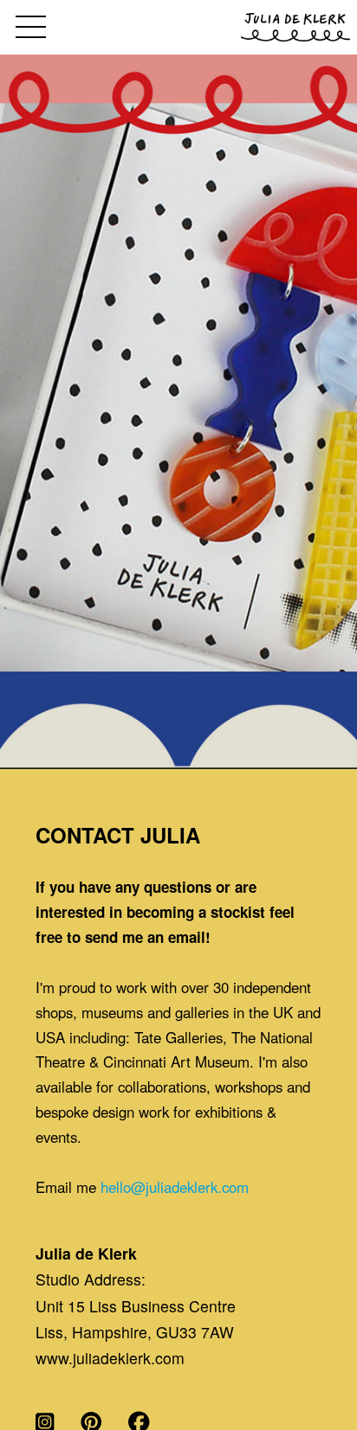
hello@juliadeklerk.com (175, 1187)
